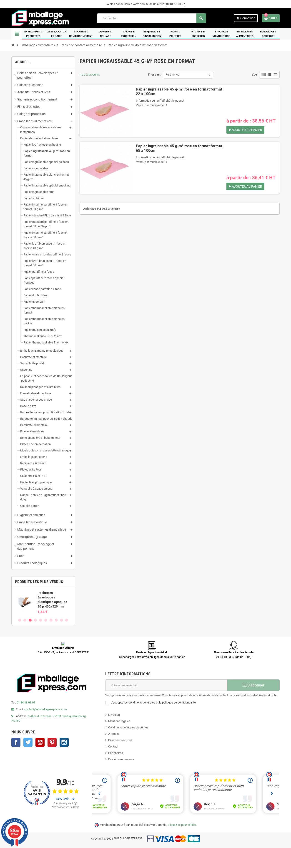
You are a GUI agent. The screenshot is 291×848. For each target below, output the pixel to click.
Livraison (114, 714)
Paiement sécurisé (120, 740)
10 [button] (66, 620)
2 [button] (24, 620)
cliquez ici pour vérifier (182, 824)
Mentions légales (119, 721)
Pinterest (52, 742)
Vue (254, 74)
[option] (43, 602)
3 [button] (30, 620)
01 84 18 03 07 (175, 4)
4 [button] (35, 620)
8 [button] (56, 620)
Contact (113, 746)
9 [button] (61, 620)
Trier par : (154, 74)
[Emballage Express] (40, 18)
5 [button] (40, 620)
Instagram (64, 742)
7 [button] (51, 620)
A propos (114, 733)
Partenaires (115, 753)
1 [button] (19, 620)
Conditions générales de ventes (128, 727)
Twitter (28, 742)
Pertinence (172, 74)
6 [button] (45, 620)
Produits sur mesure (121, 759)
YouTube (40, 742)
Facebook (15, 742)
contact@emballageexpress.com (45, 709)
